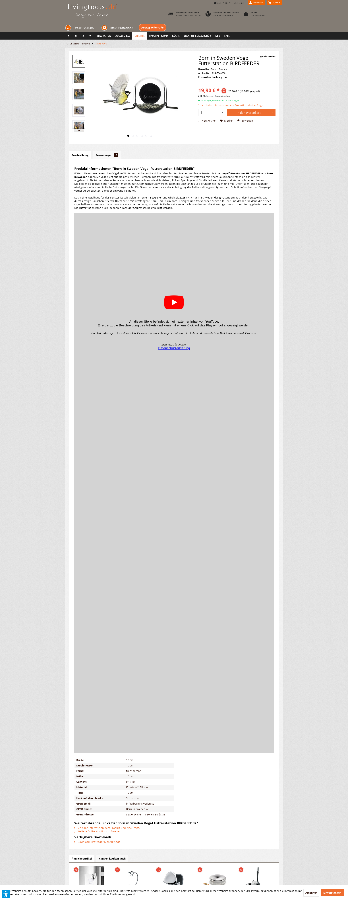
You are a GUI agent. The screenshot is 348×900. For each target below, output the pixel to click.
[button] (6, 894)
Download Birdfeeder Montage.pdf (98, 842)
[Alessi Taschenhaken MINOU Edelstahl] (133, 879)
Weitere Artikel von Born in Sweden (99, 831)
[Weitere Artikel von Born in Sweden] (268, 56)
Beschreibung (80, 155)
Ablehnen (311, 892)
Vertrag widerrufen (152, 27)
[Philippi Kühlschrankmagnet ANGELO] (91, 879)
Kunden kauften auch (112, 858)
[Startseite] (75, 36)
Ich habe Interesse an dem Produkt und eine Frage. (232, 105)
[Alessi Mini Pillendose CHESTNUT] (174, 879)
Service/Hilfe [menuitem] (222, 3)
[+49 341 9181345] (68, 28)
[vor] (90, 36)
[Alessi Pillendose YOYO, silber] (215, 879)
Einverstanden (332, 892)
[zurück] (68, 36)
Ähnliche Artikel (82, 858)
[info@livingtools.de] (105, 27)
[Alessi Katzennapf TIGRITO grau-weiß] (256, 879)
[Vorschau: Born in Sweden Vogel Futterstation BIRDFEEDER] (78, 61)
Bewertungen (106, 155)
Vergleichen (208, 120)
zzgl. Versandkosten (220, 95)
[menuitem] (238, 2)
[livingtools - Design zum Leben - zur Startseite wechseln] (92, 11)
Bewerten (247, 120)
